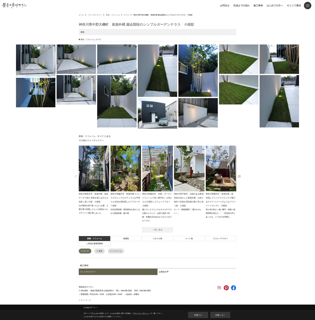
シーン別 (189, 238)
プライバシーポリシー (141, 313)
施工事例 (258, 5)
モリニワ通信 (294, 5)
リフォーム (117, 251)
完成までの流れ (241, 5)
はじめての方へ (275, 5)
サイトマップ (86, 300)
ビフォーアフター (220, 238)
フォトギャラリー (88, 272)
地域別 (126, 238)
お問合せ (224, 5)
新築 (100, 251)
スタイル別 (157, 238)
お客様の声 (164, 272)
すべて (86, 251)
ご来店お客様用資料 (94, 243)
